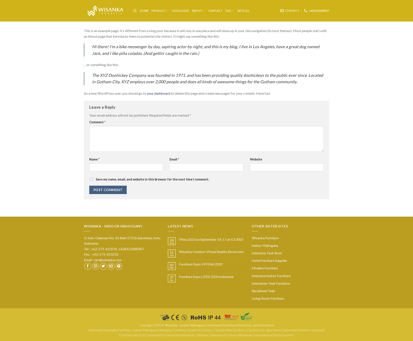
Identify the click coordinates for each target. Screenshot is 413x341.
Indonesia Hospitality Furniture (109, 330)
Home (144, 10)
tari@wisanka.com (108, 260)
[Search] (135, 11)
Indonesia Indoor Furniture (271, 276)
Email (174, 159)
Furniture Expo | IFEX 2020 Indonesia (206, 277)
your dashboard (158, 93)
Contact (215, 10)
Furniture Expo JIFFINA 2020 (200, 264)
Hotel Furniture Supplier (269, 260)
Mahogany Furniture (172, 330)
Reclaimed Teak (263, 291)
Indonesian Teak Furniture (271, 283)
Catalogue (180, 10)
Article (243, 10)
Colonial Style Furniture (229, 330)
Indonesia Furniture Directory (229, 325)
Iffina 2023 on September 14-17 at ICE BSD (211, 239)
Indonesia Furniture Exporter (274, 335)
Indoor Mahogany (265, 245)
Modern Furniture (265, 268)
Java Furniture (263, 325)
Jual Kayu (202, 335)
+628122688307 (132, 249)
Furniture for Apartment (264, 330)
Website (256, 159)
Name (94, 159)
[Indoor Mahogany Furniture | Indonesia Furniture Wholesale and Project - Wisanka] (105, 11)
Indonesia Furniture (296, 330)
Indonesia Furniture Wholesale (231, 335)
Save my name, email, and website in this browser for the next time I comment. (152, 179)
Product (158, 10)
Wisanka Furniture (265, 238)
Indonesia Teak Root (267, 253)
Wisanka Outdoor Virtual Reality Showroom (211, 252)
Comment (97, 122)
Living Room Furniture (268, 298)
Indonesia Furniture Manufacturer (171, 335)
